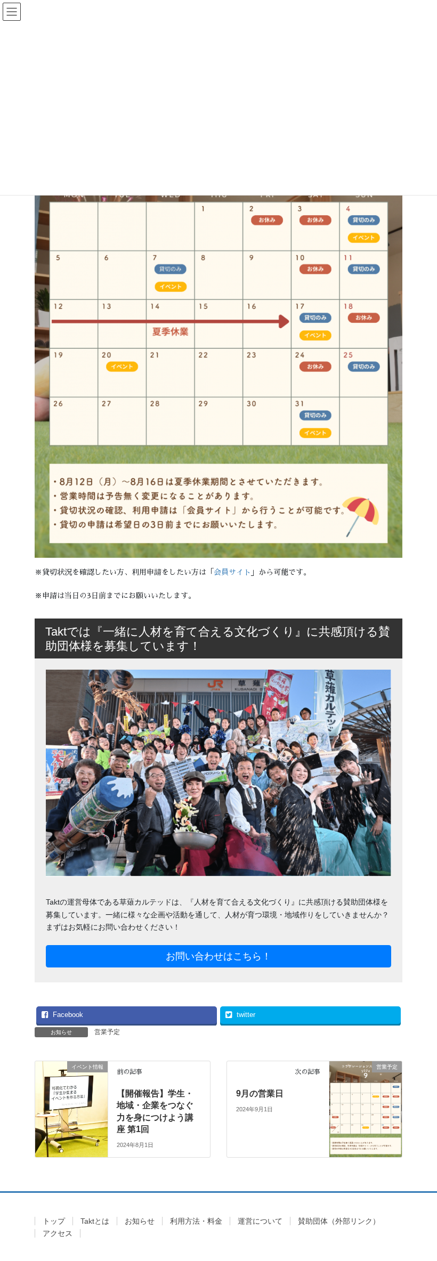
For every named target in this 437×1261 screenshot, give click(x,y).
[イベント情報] (71, 1097)
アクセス (57, 1233)
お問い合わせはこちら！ (218, 956)
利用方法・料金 (196, 1221)
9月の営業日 (260, 1093)
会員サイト (232, 572)
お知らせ (140, 1221)
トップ (54, 1221)
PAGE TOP (417, 1213)
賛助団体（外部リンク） (339, 1221)
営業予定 (107, 1032)
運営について (260, 1221)
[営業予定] (365, 1097)
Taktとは (94, 1221)
